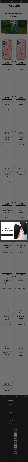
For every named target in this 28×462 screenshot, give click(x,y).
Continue (7, 235)
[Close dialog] (26, 222)
